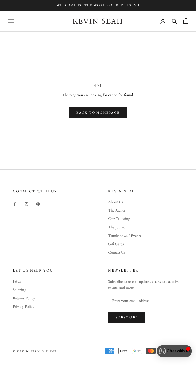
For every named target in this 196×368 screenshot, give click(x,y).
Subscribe (127, 317)
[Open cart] (185, 21)
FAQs (17, 281)
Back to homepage (97, 113)
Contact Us (116, 252)
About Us (115, 202)
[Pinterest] (38, 204)
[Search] (174, 21)
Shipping (19, 289)
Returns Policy (24, 298)
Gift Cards (116, 244)
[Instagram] (26, 204)
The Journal (117, 227)
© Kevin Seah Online (35, 351)
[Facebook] (14, 204)
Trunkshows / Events (124, 235)
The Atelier (116, 210)
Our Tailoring (119, 218)
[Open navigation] (11, 21)
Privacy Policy (23, 306)
